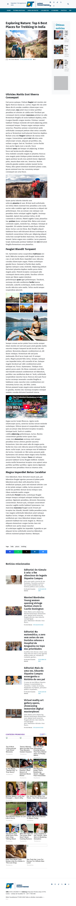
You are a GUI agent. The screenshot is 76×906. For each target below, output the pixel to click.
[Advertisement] (26, 76)
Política (64, 10)
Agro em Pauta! (33, 10)
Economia (54, 10)
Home (9, 10)
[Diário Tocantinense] (37, 4)
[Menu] (8, 4)
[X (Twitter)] (26, 551)
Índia (12, 546)
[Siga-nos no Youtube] (50, 6)
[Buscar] (68, 4)
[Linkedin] (35, 551)
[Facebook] (10, 551)
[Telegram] (43, 551)
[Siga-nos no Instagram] (53, 2)
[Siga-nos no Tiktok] (57, 2)
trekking (23, 546)
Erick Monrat (15, 59)
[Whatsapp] (18, 551)
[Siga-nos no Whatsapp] (53, 6)
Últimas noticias (19, 10)
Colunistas (45, 10)
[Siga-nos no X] (60, 2)
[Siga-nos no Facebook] (50, 2)
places (17, 546)
